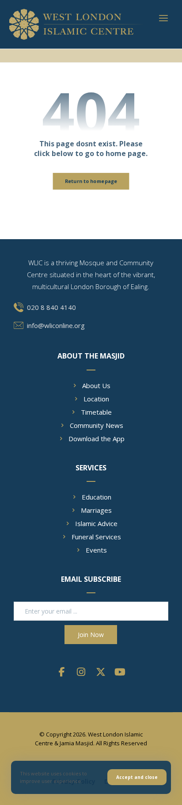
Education (96, 496)
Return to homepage (91, 181)
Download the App (96, 438)
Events (96, 550)
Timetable (96, 412)
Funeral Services (96, 536)
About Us (96, 385)
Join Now (91, 634)
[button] (163, 18)
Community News (96, 425)
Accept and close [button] (137, 777)
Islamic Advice (96, 523)
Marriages (96, 510)
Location (96, 398)
